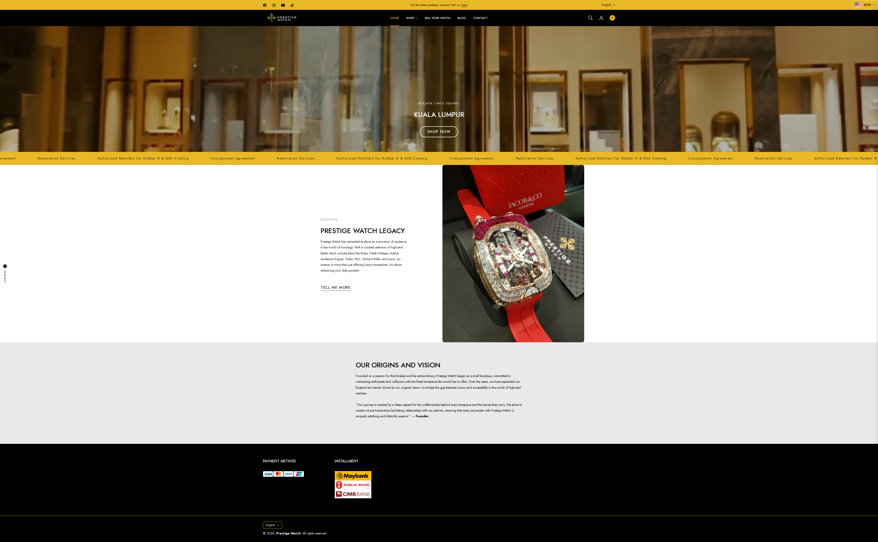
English (606, 5)
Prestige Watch (288, 533)
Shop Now (439, 131)
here (464, 5)
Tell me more (336, 287)
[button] (590, 18)
